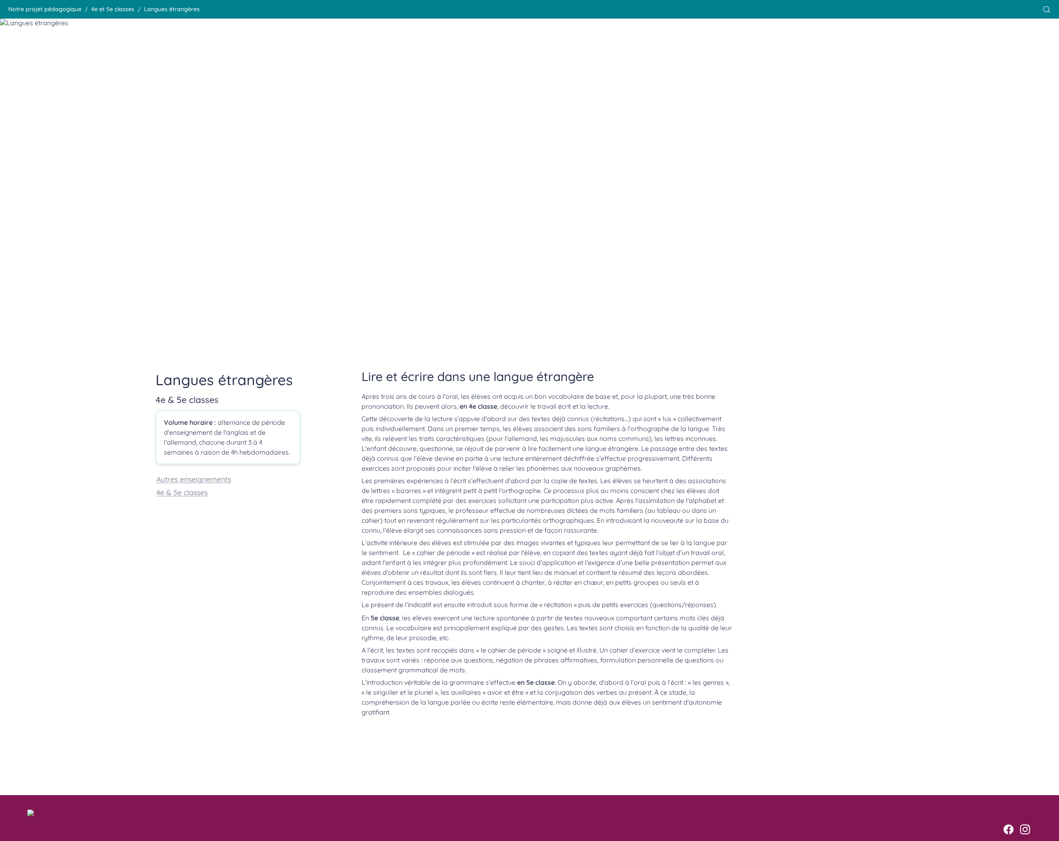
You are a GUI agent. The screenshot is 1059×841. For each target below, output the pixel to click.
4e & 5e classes (182, 492)
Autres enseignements (193, 479)
